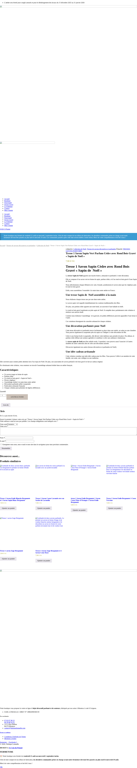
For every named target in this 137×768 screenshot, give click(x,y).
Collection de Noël (43, 245)
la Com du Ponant (15, 748)
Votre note (3, 424)
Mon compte (8, 210)
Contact (7, 208)
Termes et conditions (5, 732)
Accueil (7, 199)
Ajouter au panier (17, 397)
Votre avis (4, 426)
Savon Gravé (8, 205)
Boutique (7, 201)
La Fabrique (8, 206)
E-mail (3, 441)
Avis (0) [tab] (5, 405)
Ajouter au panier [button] (8, 508)
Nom (2, 438)
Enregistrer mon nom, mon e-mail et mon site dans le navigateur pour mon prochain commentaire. (35, 444)
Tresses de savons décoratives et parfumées (20, 245)
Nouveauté (8, 203)
